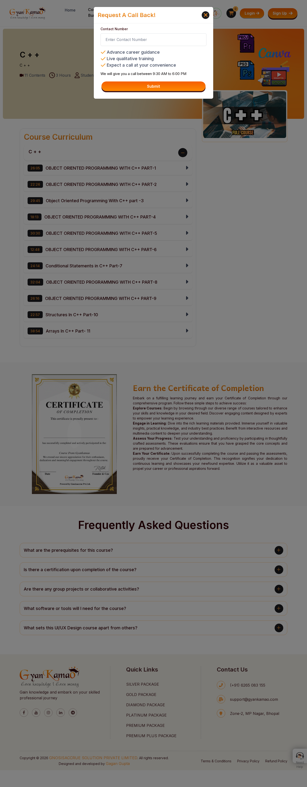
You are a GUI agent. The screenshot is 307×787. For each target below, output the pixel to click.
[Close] (205, 15)
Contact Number (114, 29)
